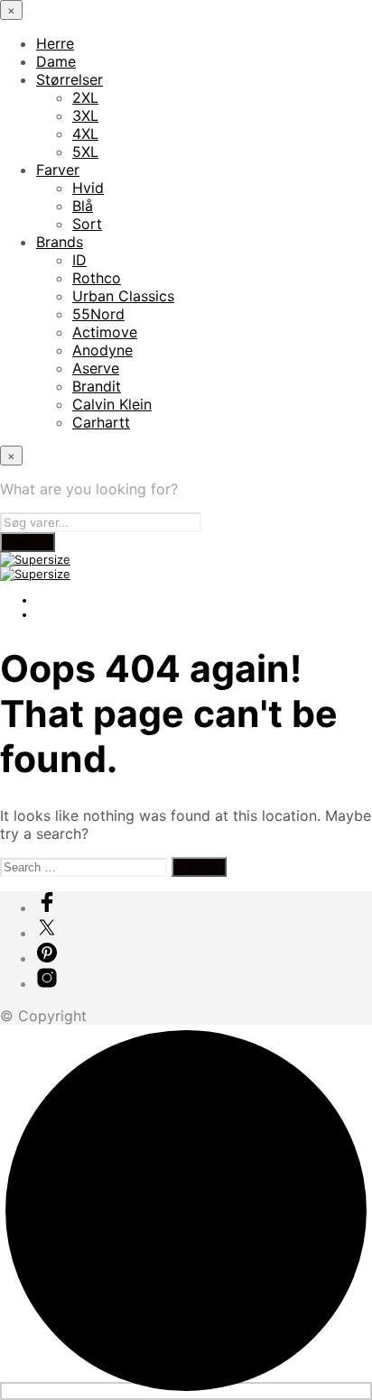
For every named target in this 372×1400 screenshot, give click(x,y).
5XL (85, 152)
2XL (85, 97)
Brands (59, 242)
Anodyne (102, 350)
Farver (57, 170)
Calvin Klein (112, 404)
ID (79, 260)
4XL (85, 133)
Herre (55, 43)
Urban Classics (123, 296)
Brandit (96, 386)
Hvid (88, 188)
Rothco (96, 278)
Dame (56, 61)
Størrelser (69, 79)
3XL (85, 115)
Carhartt (101, 422)
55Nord (98, 314)
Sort (87, 224)
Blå (82, 206)
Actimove (104, 332)
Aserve (95, 368)
